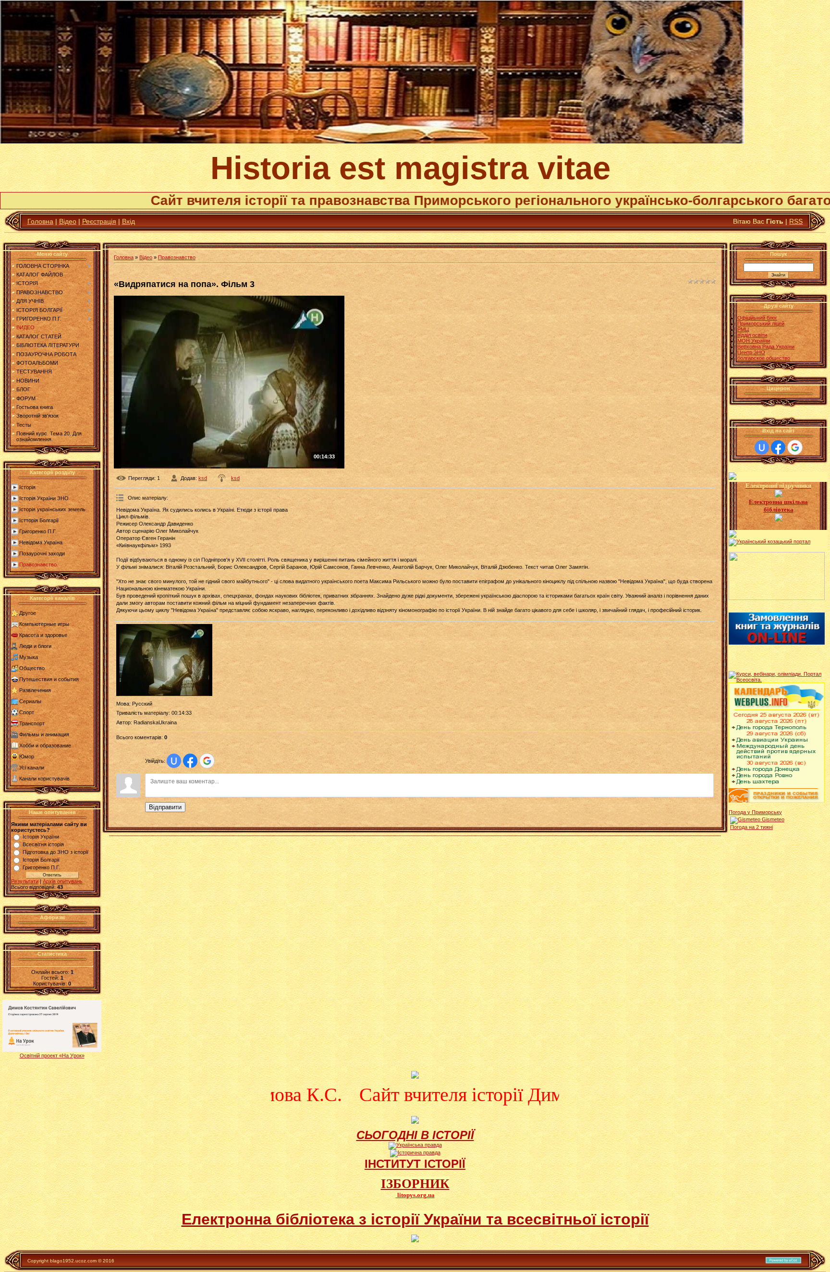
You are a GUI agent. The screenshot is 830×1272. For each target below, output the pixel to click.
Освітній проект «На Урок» (52, 1055)
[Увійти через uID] (174, 761)
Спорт (26, 712)
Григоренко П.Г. (38, 531)
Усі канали (31, 767)
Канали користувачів (44, 778)
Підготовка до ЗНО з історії (55, 852)
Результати (24, 881)
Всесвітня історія (43, 844)
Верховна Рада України (765, 346)
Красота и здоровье (43, 635)
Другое (27, 613)
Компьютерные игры (44, 624)
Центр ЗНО (751, 352)
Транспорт (32, 723)
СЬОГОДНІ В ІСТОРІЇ (415, 1134)
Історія (27, 487)
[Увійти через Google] (207, 760)
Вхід (128, 221)
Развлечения (35, 690)
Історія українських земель (52, 509)
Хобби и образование (45, 745)
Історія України (41, 837)
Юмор (26, 756)
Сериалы (30, 701)
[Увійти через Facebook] (190, 761)
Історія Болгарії (41, 860)
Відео (67, 221)
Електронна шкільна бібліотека (778, 505)
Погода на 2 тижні (751, 827)
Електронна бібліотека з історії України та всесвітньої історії (415, 1219)
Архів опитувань (63, 881)
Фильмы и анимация (44, 734)
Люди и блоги (35, 646)
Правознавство (38, 564)
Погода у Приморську (755, 812)
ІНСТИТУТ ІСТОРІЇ (415, 1163)
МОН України (753, 341)
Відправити (165, 807)
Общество (32, 668)
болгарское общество (763, 358)
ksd (202, 478)
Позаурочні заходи (42, 553)
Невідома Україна (40, 542)
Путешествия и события (49, 679)
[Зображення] (164, 660)
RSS (796, 221)
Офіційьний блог (757, 318)
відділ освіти (752, 335)
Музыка (28, 657)
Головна (40, 221)
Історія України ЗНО (44, 498)
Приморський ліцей (760, 323)
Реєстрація (99, 221)
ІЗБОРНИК (415, 1183)
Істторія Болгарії (39, 520)
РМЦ (743, 329)
